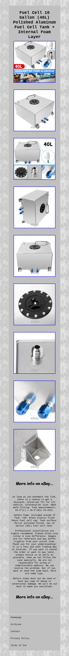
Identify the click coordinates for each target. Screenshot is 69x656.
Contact (15, 631)
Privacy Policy (20, 638)
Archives (16, 624)
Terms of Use (19, 645)
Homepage (16, 617)
